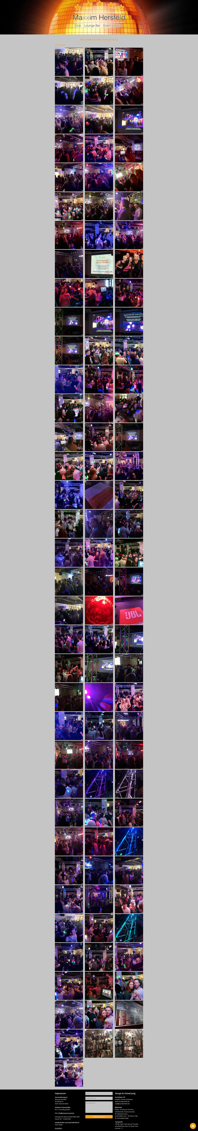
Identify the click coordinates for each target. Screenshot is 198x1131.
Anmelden (58, 1128)
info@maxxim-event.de (66, 1113)
